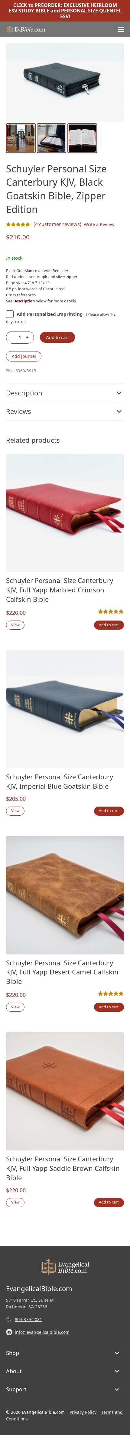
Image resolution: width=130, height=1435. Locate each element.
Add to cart (57, 337)
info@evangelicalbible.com (42, 1332)
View (15, 625)
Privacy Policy (83, 1412)
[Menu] (121, 29)
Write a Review (99, 224)
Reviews (18, 411)
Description (24, 392)
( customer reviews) (57, 224)
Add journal (24, 356)
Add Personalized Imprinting (50, 314)
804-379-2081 (28, 1319)
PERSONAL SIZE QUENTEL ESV (91, 13)
